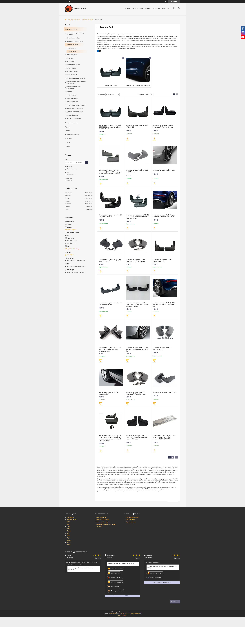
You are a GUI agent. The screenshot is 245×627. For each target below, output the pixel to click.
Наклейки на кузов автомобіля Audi (137, 85)
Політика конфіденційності (133, 613)
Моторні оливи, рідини (74, 38)
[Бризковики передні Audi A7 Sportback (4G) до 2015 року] (164, 110)
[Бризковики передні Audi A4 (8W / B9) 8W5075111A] (110, 200)
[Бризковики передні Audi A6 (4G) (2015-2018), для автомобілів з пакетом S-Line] (137, 200)
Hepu (68, 538)
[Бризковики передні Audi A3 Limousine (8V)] (110, 377)
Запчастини (156, 8)
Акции (67, 146)
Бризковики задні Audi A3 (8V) (164, 170)
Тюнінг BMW (72, 48)
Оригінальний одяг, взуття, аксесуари (75, 33)
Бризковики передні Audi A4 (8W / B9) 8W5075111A (110, 215)
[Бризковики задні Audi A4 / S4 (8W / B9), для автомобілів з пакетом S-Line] (110, 332)
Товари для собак (72, 101)
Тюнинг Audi (72, 51)
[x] (100, 51)
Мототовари (70, 61)
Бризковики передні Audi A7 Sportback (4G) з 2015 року (136, 260)
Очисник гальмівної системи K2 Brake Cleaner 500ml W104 (161, 567)
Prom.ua (132, 612)
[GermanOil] (69, 8)
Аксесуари (165, 8)
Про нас (67, 142)
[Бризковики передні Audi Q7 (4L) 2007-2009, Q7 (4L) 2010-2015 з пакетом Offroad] (137, 420)
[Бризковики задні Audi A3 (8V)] (164, 155)
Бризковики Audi (111, 85)
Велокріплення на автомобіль (76, 78)
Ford (68, 535)
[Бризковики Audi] (110, 70)
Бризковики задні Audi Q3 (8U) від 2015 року (137, 171)
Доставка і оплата (71, 123)
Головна (127, 8)
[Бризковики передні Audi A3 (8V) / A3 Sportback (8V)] (110, 288)
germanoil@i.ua (69, 255)
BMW (68, 522)
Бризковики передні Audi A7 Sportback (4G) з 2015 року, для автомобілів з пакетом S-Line (110, 171)
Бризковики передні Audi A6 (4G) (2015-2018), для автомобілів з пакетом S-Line (137, 216)
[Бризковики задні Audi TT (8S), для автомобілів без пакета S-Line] (137, 332)
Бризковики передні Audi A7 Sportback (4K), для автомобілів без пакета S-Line (137, 304)
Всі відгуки (174, 601)
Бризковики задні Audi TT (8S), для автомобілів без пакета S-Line (137, 349)
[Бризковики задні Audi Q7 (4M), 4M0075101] (137, 110)
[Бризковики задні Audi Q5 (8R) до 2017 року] (110, 245)
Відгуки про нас (131, 522)
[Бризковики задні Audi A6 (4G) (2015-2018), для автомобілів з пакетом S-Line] (110, 110)
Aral (68, 524)
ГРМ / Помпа (70, 58)
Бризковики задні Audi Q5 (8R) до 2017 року (110, 260)
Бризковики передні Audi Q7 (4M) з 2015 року (163, 260)
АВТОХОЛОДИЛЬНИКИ (74, 118)
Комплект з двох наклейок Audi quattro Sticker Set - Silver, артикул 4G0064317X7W (164, 437)
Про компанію (130, 519)
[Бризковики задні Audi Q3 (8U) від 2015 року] (137, 155)
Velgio (69, 544)
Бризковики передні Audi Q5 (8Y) (164, 392)
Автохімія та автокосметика (75, 41)
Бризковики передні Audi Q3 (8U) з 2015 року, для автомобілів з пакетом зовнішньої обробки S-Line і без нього (110, 438)
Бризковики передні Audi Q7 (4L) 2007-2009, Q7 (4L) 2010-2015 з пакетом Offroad (137, 437)
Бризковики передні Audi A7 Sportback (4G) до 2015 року (163, 126)
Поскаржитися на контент (117, 613)
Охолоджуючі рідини (103, 522)
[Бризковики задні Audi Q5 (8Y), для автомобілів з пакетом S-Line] (164, 288)
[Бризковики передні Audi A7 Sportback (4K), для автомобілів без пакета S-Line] (137, 288)
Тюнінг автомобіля (87, 19)
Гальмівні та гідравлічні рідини (106, 524)
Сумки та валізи (71, 95)
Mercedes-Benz (71, 519)
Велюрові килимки (72, 115)
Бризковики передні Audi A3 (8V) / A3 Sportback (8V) (110, 303)
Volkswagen (70, 517)
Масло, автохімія (137, 8)
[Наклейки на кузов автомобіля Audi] (137, 70)
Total (68, 526)
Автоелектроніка (72, 54)
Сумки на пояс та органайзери (76, 105)
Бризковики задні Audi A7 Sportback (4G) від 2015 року (136, 393)
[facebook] (98, 51)
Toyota (69, 531)
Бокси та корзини (72, 74)
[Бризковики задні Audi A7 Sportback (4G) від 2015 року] (137, 377)
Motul (68, 528)
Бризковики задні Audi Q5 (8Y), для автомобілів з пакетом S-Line (164, 304)
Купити (100, 138)
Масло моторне (101, 517)
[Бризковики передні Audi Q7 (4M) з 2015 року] (164, 245)
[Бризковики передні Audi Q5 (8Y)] (164, 377)
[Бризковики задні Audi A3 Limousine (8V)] (164, 332)
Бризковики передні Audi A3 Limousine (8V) (109, 393)
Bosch (69, 542)
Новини (67, 130)
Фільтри (147, 8)
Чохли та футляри (72, 98)
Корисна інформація (72, 134)
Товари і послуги (71, 29)
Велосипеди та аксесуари (75, 108)
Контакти (68, 138)
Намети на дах (71, 68)
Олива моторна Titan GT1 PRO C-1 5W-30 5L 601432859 (80, 568)
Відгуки (67, 127)
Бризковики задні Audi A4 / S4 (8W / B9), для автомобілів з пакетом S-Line (110, 349)
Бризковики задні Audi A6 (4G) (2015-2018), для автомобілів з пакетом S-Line (110, 127)
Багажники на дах (72, 71)
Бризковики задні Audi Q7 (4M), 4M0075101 (137, 126)
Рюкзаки (69, 91)
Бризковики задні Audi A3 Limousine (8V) (162, 348)
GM (68, 533)
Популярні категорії (74, 19)
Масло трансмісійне (102, 519)
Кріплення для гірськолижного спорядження (76, 82)
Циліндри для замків (73, 64)
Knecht (69, 540)
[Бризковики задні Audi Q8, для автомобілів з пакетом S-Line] (164, 200)
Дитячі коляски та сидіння (75, 112)
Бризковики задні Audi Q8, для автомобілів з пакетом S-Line (164, 215)
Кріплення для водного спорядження (74, 87)
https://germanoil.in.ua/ (72, 249)
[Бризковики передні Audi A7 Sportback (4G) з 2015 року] (137, 245)
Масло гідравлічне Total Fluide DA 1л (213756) (121, 563)
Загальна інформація (132, 517)
